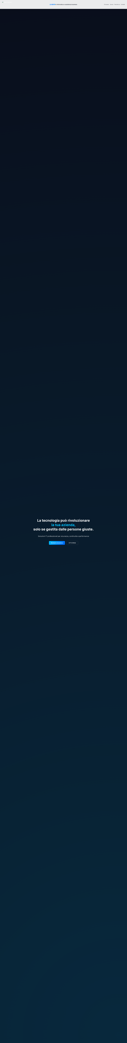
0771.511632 (72, 543)
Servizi (111, 4)
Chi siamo (106, 4)
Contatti (123, 4)
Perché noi (117, 4)
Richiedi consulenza (57, 543)
